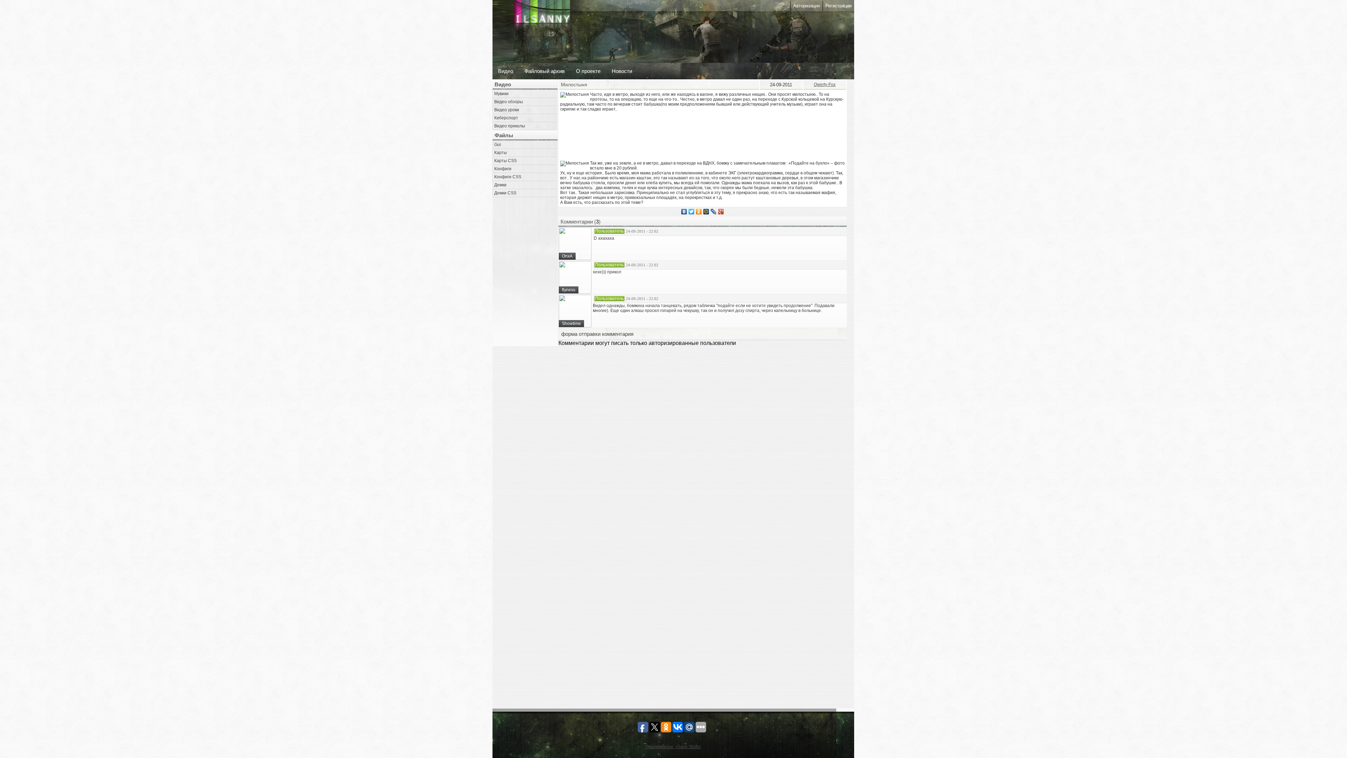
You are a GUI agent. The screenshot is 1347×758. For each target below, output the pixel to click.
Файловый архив (544, 71)
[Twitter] (691, 211)
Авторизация (806, 5)
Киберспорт (506, 117)
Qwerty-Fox (825, 84)
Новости (622, 71)
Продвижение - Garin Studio (673, 746)
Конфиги (502, 168)
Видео (505, 71)
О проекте (588, 71)
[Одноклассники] (699, 211)
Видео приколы (509, 126)
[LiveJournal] (713, 211)
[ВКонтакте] (684, 211)
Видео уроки (506, 109)
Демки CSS (505, 193)
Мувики (501, 93)
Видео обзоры (508, 101)
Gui (497, 144)
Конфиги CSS (507, 176)
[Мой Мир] (706, 211)
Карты (500, 152)
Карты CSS (505, 160)
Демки (500, 184)
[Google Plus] (721, 211)
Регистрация (838, 5)
